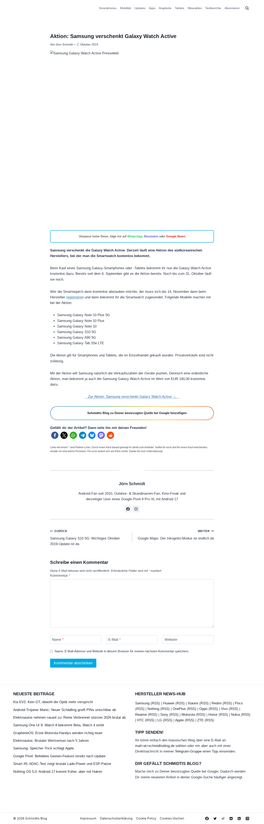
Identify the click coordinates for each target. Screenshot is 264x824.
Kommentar (60, 576)
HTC (140, 720)
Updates (139, 8)
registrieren (75, 297)
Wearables (195, 8)
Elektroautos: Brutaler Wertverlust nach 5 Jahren (51, 741)
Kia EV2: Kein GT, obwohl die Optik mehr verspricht (53, 702)
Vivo (224, 709)
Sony (164, 715)
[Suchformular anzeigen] (247, 8)
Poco (239, 703)
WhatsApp (134, 236)
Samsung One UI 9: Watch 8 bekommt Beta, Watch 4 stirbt (58, 725)
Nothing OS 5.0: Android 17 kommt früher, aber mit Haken (57, 772)
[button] (54, 435)
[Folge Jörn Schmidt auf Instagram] (136, 508)
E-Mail (114, 640)
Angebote (165, 8)
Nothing (153, 709)
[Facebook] (207, 818)
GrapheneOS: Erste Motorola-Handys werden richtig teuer (58, 733)
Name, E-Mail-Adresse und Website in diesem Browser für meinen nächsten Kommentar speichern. (122, 651)
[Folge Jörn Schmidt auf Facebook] (128, 508)
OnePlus (179, 709)
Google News (175, 236)
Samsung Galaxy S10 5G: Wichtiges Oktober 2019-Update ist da (85, 538)
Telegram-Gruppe (188, 751)
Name (58, 640)
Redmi (217, 703)
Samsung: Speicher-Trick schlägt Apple (43, 748)
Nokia (235, 715)
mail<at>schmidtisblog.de (154, 746)
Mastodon (151, 236)
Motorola (188, 715)
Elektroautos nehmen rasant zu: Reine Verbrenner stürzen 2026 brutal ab (69, 717)
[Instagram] (247, 818)
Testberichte (213, 8)
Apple (179, 720)
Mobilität (125, 8)
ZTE (200, 720)
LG (159, 720)
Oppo (203, 709)
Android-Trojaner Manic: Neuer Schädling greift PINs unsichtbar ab (64, 710)
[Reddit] (231, 818)
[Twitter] (215, 818)
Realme (141, 715)
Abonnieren (232, 8)
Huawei (168, 703)
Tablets (179, 8)
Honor (213, 715)
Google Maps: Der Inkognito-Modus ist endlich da (176, 535)
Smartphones (108, 8)
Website (171, 640)
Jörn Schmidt (64, 44)
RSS (155, 703)
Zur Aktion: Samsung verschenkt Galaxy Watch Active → (132, 397)
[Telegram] (223, 818)
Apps (152, 8)
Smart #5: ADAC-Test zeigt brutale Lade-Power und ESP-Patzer (62, 764)
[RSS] (239, 818)
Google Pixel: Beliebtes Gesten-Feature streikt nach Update (59, 756)
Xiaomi (193, 703)
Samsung (142, 703)
